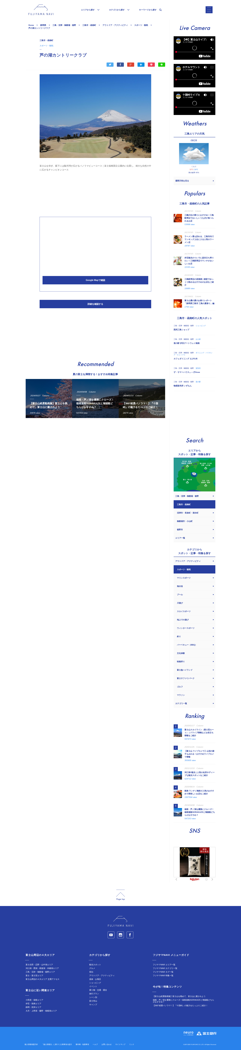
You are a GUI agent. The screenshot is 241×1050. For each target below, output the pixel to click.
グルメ (92, 968)
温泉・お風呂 (95, 979)
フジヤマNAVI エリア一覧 (164, 965)
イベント (93, 986)
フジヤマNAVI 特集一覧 (163, 975)
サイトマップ (120, 1044)
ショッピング (95, 983)
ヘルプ (95, 1044)
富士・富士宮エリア (34, 975)
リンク (131, 1044)
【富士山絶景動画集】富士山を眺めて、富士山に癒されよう (179, 996)
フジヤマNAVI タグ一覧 (163, 972)
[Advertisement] (95, 193)
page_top (120, 895)
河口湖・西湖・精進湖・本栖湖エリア (42, 968)
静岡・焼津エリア (33, 1007)
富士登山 (93, 1001)
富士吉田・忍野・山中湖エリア (39, 965)
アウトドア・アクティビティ (102, 975)
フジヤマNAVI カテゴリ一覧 (165, 968)
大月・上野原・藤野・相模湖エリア (41, 1011)
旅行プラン (94, 994)
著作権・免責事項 (82, 1044)
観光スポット (95, 965)
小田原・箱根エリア (34, 1000)
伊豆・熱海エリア (33, 1004)
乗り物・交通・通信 (98, 990)
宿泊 (91, 972)
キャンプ (93, 1004)
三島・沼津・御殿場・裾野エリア (40, 972)
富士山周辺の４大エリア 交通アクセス (42, 979)
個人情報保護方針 (31, 1044)
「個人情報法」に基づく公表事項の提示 (57, 1044)
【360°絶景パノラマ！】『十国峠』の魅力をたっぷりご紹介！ (180, 1005)
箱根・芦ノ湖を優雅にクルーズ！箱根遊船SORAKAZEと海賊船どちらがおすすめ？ (183, 1001)
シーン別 (93, 997)
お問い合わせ (107, 1044)
